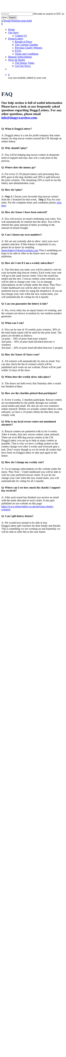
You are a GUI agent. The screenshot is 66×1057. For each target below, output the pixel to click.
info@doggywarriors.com (19, 117)
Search (12, 17)
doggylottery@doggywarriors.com (19, 250)
